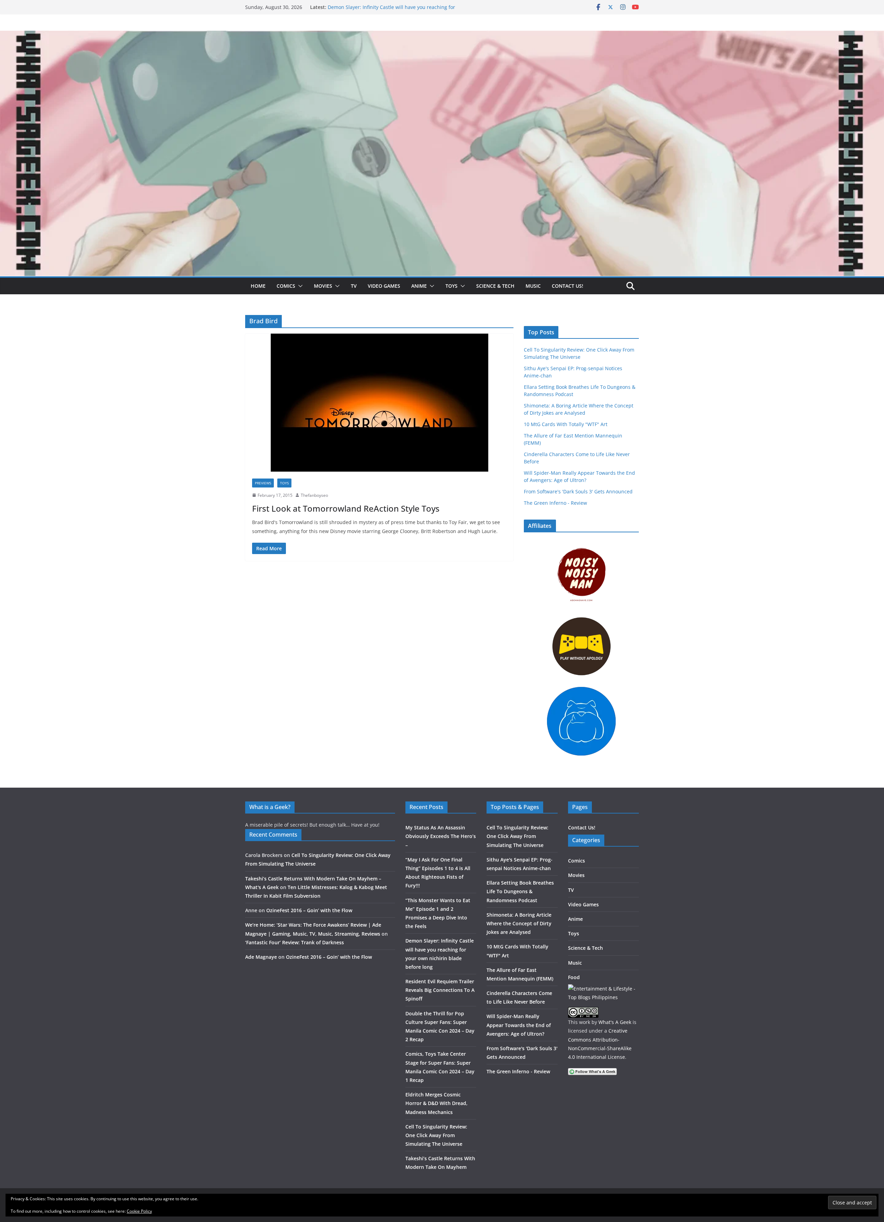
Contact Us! (567, 286)
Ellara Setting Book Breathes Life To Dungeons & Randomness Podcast (520, 891)
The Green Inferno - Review (555, 503)
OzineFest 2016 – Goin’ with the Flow (309, 910)
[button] (299, 286)
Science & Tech (495, 286)
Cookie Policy (139, 1211)
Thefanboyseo (314, 495)
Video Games (384, 286)
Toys (451, 286)
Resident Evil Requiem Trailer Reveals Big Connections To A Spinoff (439, 990)
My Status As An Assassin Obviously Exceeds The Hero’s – (440, 836)
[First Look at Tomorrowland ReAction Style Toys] (379, 403)
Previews (263, 483)
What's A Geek (614, 1022)
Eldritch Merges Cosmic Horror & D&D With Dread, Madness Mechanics (436, 1103)
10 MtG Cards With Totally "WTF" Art (565, 424)
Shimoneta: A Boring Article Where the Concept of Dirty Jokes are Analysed (519, 923)
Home (258, 286)
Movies (323, 286)
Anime (419, 286)
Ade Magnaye (261, 957)
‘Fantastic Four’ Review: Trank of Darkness (294, 942)
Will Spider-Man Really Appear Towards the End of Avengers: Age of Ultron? (519, 1025)
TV (354, 286)
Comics (286, 286)
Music (533, 286)
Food (574, 977)
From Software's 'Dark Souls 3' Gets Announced (578, 491)
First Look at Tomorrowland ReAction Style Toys (346, 508)
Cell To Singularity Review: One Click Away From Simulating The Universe (436, 1135)
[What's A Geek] (442, 35)
